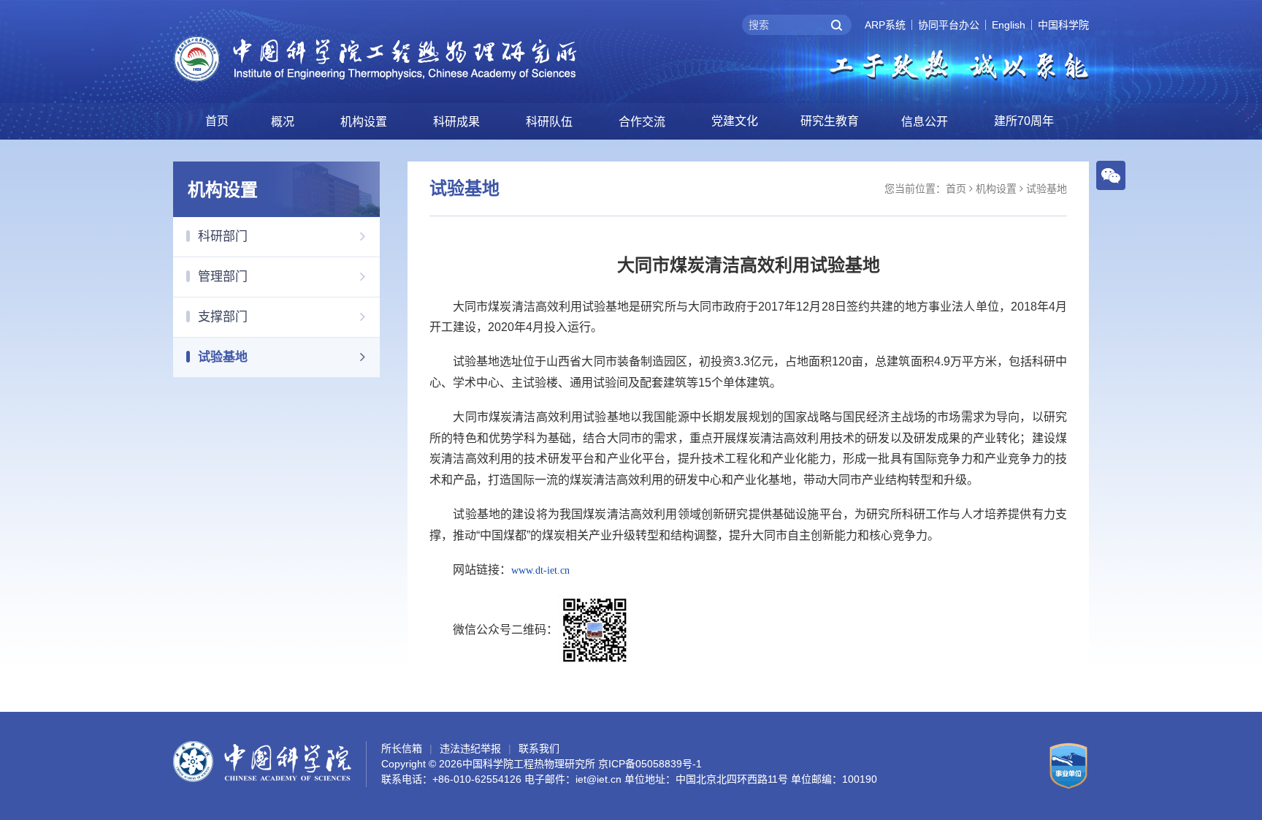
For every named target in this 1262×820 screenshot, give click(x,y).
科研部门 (223, 236)
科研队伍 (549, 121)
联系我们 (539, 748)
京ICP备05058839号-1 (650, 764)
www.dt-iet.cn (540, 570)
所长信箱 (401, 748)
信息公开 (924, 121)
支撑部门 (223, 317)
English (1008, 25)
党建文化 (734, 121)
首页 (217, 121)
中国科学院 (1063, 25)
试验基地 (223, 357)
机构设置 (363, 121)
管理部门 (223, 277)
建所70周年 (1024, 121)
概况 (282, 121)
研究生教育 (829, 121)
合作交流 (642, 121)
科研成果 (456, 121)
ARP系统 (885, 25)
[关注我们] (1110, 175)
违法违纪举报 (470, 748)
